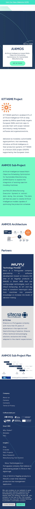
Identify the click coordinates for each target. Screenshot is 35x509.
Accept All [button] (20, 504)
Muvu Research (8, 455)
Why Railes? (7, 430)
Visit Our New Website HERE (17, 2)
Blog (4, 447)
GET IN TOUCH (17, 63)
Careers (6, 400)
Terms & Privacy (9, 405)
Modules (6, 433)
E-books (6, 450)
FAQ (4, 436)
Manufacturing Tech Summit (13, 458)
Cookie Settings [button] (9, 504)
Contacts (6, 403)
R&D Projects (8, 452)
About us (6, 397)
